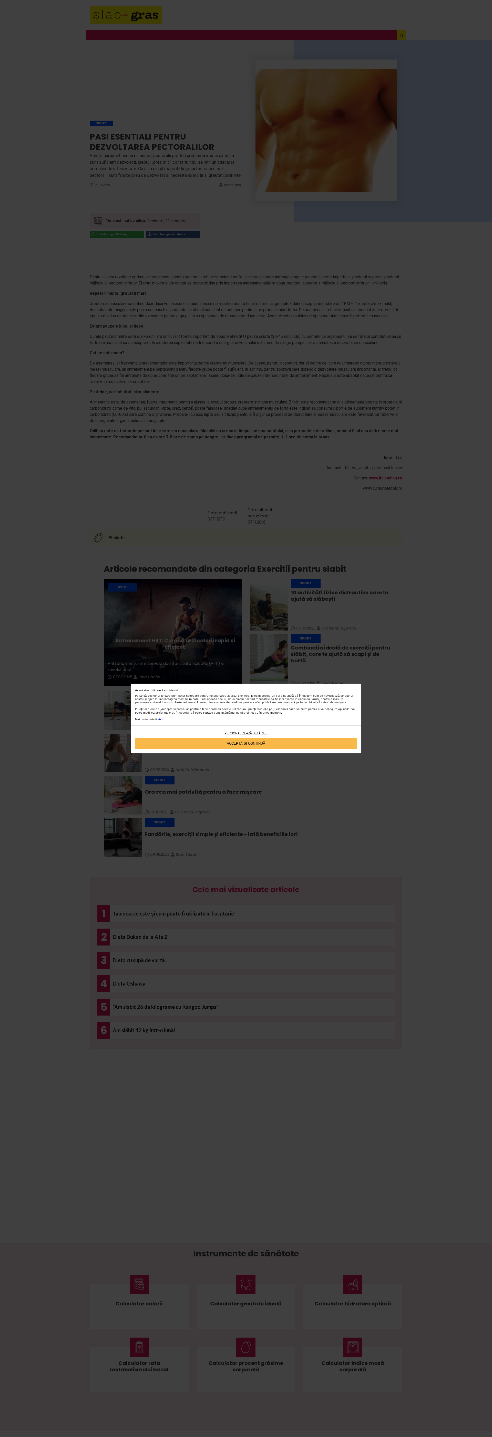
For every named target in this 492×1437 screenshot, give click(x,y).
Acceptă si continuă (246, 743)
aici (160, 719)
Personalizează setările (246, 733)
